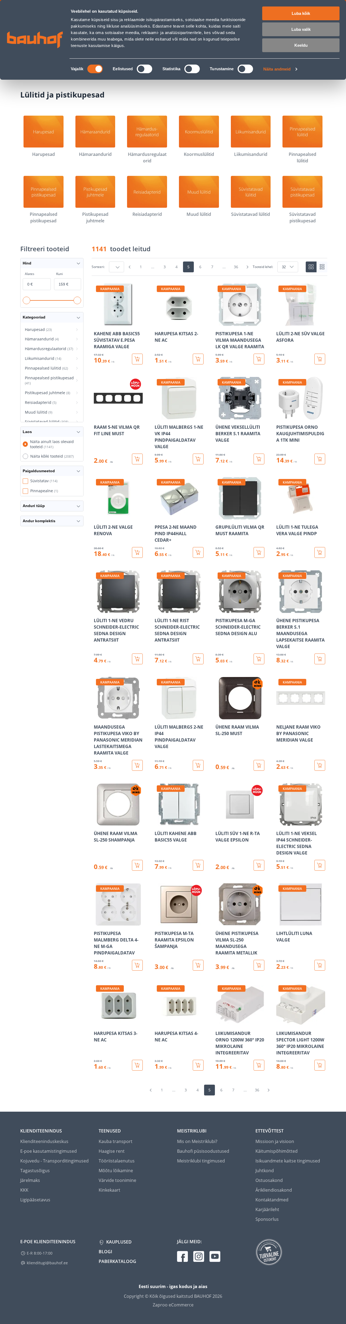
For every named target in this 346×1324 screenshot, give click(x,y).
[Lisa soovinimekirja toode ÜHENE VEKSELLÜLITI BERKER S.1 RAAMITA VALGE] (220, 416)
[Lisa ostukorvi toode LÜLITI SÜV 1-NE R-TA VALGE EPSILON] (259, 865)
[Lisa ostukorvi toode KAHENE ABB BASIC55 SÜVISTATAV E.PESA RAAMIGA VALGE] (137, 359)
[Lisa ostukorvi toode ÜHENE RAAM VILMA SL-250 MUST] (259, 765)
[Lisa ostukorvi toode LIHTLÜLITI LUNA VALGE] (319, 965)
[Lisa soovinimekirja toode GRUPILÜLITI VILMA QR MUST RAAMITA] (220, 515)
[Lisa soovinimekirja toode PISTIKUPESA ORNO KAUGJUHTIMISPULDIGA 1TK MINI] (281, 416)
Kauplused (118, 1242)
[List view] (322, 267)
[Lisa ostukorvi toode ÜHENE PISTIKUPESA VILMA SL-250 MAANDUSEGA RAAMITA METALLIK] (259, 965)
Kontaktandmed (271, 1200)
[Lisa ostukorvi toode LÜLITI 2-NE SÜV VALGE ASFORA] (319, 359)
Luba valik (301, 29)
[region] (209, 677)
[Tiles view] (311, 267)
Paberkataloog (117, 1261)
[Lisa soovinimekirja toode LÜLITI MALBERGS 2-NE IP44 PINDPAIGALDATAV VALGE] (159, 715)
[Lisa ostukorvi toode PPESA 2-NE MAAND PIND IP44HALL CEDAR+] (198, 552)
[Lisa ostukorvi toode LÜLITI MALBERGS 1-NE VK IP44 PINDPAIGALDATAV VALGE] (198, 459)
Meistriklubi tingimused (201, 1161)
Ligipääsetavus (35, 1200)
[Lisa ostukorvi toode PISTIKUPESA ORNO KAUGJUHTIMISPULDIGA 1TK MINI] (319, 459)
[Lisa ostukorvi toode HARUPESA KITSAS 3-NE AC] (137, 1065)
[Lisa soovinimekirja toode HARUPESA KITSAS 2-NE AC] (159, 322)
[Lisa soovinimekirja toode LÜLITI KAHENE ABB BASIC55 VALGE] (159, 822)
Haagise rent (112, 1151)
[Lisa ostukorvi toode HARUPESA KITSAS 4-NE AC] (198, 1065)
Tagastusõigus (35, 1171)
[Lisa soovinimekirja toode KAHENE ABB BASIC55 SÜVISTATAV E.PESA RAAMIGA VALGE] (98, 322)
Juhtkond (264, 1171)
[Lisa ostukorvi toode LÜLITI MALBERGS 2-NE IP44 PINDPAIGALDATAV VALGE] (198, 765)
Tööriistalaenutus (117, 1161)
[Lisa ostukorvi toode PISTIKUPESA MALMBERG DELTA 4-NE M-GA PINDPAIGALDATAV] (137, 965)
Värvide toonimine (117, 1180)
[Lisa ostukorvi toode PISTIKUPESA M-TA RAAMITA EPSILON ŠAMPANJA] (198, 965)
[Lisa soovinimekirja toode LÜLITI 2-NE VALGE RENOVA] (98, 515)
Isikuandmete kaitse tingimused (287, 1161)
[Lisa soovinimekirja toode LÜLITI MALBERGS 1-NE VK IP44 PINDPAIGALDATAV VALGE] (159, 416)
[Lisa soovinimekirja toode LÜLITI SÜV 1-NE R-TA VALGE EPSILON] (220, 822)
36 (236, 266)
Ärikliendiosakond (273, 1190)
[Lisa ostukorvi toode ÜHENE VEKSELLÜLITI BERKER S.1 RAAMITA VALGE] (259, 459)
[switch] (144, 69)
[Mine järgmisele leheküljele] (247, 267)
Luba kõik (301, 13)
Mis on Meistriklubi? (197, 1141)
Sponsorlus (267, 1219)
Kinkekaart (109, 1190)
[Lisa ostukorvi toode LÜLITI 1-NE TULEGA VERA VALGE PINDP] (319, 552)
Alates (29, 273)
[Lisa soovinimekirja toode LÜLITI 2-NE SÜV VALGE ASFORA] (281, 322)
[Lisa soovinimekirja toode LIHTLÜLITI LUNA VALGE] (281, 922)
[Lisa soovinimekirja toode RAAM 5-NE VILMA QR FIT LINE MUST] (98, 416)
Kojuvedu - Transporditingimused (54, 1161)
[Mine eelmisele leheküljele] (129, 267)
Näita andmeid (277, 69)
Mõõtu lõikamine (116, 1171)
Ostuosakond (269, 1180)
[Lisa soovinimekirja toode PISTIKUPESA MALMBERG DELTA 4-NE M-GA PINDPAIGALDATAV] (98, 922)
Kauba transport (115, 1141)
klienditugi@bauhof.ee (47, 1262)
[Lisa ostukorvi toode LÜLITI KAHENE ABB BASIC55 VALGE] (198, 865)
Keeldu (301, 45)
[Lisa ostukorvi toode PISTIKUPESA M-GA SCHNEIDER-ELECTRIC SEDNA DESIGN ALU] (259, 658)
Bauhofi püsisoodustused (203, 1151)
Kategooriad (34, 317)
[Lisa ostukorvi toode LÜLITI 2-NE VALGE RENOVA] (137, 552)
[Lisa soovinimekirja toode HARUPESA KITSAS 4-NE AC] (159, 1022)
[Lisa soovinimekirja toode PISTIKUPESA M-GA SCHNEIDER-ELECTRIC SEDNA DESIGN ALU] (220, 609)
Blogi (105, 1252)
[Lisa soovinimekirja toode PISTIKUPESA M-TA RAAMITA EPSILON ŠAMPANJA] (159, 922)
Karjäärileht (267, 1209)
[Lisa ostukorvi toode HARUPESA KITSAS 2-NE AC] (198, 359)
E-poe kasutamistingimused (48, 1151)
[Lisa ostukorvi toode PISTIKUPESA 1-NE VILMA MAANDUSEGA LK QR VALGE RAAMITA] (259, 359)
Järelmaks (30, 1180)
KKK (24, 1190)
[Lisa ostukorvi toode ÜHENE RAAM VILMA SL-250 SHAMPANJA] (137, 865)
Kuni (59, 273)
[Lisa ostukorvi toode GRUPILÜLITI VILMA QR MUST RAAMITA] (259, 552)
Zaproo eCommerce (173, 1305)
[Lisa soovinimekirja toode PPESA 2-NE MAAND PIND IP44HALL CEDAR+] (159, 515)
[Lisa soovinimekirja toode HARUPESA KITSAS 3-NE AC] (98, 1022)
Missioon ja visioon (274, 1141)
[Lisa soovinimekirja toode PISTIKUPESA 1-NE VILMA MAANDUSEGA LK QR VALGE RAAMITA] (220, 322)
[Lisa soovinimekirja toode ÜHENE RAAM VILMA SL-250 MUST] (220, 715)
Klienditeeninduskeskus (44, 1141)
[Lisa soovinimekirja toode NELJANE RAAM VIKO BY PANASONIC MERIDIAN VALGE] (281, 715)
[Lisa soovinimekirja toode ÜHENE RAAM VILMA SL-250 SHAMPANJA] (98, 822)
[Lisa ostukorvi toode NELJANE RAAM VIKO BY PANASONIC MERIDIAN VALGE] (319, 765)
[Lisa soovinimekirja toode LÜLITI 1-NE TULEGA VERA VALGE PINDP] (281, 515)
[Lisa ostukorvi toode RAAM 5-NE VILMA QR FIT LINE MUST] (137, 459)
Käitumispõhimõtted (276, 1151)
